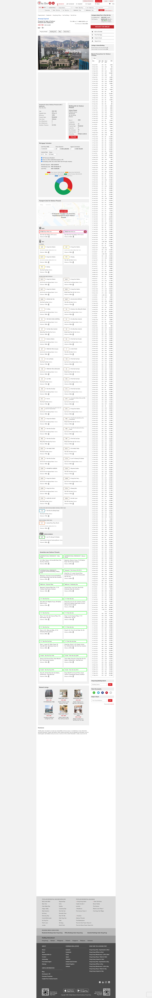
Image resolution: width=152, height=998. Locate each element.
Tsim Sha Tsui (62, 911)
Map (60, 31)
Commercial (71, 4)
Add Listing (98, 1)
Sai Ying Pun (45, 920)
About (43, 950)
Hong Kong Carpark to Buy (96, 971)
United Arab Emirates (71, 961)
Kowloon (78, 916)
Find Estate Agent (46, 961)
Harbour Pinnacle (80, 918)
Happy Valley (45, 908)
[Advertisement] (63, 86)
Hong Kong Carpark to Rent (96, 959)
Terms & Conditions (81, 995)
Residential (61, 4)
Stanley (61, 906)
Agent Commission (75, 146)
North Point (62, 925)
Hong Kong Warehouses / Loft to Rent (99, 954)
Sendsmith (111, 704)
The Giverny (96, 906)
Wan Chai (44, 904)
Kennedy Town (62, 913)
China (67, 954)
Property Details (43, 31)
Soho (60, 904)
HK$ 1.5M (48, 700)
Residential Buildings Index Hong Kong (52, 933)
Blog (43, 971)
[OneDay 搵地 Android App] (82, 990)
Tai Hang (61, 923)
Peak (60, 920)
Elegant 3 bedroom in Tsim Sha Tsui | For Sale (78, 719)
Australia (68, 950)
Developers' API (46, 974)
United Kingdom (70, 964)
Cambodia (68, 952)
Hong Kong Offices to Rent (96, 952)
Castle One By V (80, 904)
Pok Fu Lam (45, 923)
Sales (94, 58)
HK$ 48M (63, 700)
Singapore (75, 940)
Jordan (44, 925)
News (43, 952)
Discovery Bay (45, 916)
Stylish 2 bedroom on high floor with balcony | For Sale (78, 703)
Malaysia (82, 940)
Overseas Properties (88, 1)
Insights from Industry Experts (49, 979)
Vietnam (52, 940)
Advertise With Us (46, 954)
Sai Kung (44, 913)
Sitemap (44, 964)
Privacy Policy (88, 995)
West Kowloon (45, 911)
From (77, 7)
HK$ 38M (63, 715)
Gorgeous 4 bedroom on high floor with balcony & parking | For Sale (48, 719)
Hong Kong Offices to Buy (96, 964)
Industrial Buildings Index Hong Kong (97, 933)
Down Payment (59, 146)
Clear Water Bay (46, 906)
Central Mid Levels (46, 918)
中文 (113, 4)
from (54, 10)
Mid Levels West (46, 901)
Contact (44, 957)
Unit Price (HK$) (45, 146)
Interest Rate (44, 152)
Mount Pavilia (96, 904)
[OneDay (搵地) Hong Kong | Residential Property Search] (46, 3)
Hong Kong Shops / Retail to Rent (98, 957)
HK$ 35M (78, 700)
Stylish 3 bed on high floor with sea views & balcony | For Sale (63, 719)
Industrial (80, 4)
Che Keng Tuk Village (98, 911)
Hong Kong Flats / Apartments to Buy (99, 961)
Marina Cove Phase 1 (98, 908)
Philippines (60, 940)
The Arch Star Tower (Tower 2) (83, 923)
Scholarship (45, 959)
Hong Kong (45, 940)
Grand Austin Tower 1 (63, 698)
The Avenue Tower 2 (81, 911)
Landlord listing (52, 7)
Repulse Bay (62, 901)
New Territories (97, 901)
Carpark (89, 4)
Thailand (67, 940)
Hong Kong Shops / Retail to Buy (98, 969)
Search (101, 10)
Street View (66, 31)
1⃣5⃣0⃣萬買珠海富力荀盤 (48, 702)
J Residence (79, 908)
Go (110, 684)
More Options (108, 10)
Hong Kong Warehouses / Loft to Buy (99, 966)
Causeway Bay (62, 908)
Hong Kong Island (81, 901)
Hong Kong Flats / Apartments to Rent (99, 950)
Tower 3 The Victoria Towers (78, 714)
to (87, 7)
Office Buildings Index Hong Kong (74, 933)
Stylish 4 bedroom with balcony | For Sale (63, 702)
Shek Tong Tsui (62, 918)
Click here (63, 211)
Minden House (49, 698)
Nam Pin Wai (62, 916)
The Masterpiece (80, 920)
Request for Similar (102, 27)
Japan (67, 957)
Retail (98, 4)
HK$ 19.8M (78, 717)
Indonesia (90, 940)
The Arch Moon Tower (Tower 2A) (84, 925)
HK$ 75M (48, 715)
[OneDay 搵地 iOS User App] (69, 990)
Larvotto (78, 906)
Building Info (53, 31)
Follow (73, 137)
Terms (50, 152)
